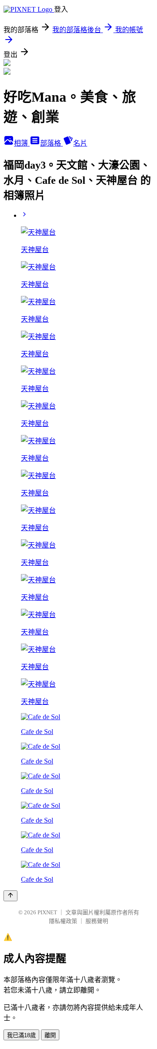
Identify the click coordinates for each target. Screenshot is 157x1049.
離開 (50, 1035)
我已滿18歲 (21, 1035)
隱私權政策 (63, 921)
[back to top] (10, 895)
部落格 (51, 143)
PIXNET (47, 912)
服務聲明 (96, 921)
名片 (80, 143)
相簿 (22, 143)
